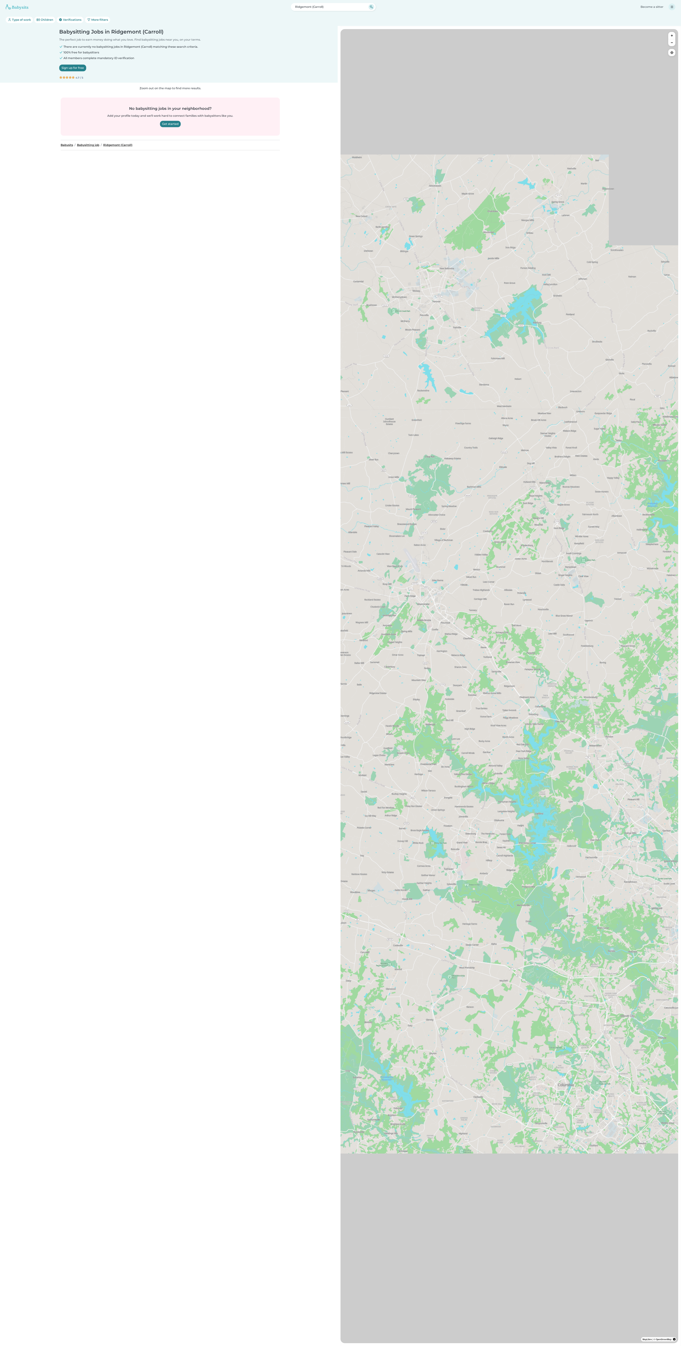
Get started (170, 124)
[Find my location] (671, 52)
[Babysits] (17, 7)
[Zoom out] (671, 42)
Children (46, 19)
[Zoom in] (671, 35)
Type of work (21, 19)
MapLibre (647, 1339)
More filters (99, 19)
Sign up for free (73, 68)
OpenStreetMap (663, 1339)
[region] (509, 686)
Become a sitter (652, 7)
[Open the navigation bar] (672, 7)
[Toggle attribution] (674, 1339)
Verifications (71, 19)
